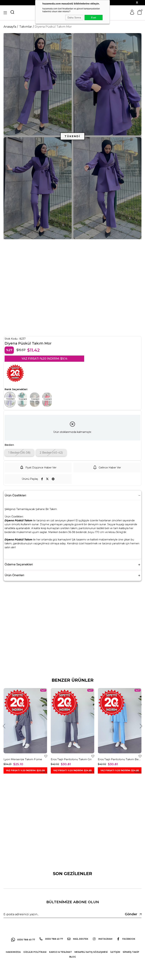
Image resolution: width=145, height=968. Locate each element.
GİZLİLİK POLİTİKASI (35, 952)
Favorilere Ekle (45, 756)
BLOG (72, 956)
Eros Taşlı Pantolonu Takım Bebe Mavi (119, 759)
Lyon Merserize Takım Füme (23, 759)
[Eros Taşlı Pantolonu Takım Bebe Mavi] (119, 720)
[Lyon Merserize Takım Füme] (25, 720)
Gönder (131, 914)
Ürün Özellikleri (15, 495)
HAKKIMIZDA (13, 952)
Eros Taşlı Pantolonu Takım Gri (71, 759)
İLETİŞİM (115, 952)
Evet (93, 17)
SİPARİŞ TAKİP (131, 952)
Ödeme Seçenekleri (19, 564)
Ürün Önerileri (14, 575)
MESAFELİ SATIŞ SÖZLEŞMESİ (91, 952)
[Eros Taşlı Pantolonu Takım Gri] (72, 720)
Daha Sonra (74, 17)
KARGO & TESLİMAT (60, 952)
